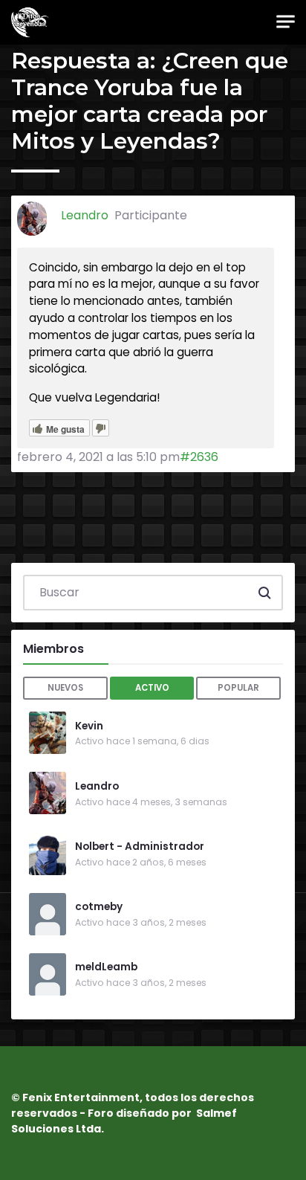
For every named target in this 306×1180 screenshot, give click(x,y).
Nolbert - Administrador (139, 846)
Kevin (89, 726)
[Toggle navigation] (285, 22)
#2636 (199, 456)
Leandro (97, 786)
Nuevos (65, 688)
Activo (152, 688)
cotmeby (99, 907)
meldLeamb (106, 967)
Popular (238, 688)
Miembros (53, 648)
